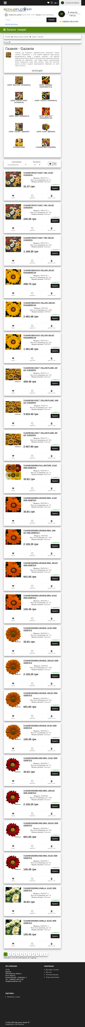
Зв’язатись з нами (13, 997)
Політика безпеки (52, 975)
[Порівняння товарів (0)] (52, 3)
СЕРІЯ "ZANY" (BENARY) (46, 132)
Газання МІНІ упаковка (46, 147)
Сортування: (17, 162)
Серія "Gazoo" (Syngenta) (46, 100)
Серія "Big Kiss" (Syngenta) (19, 85)
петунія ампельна (11, 24)
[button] (56, 3)
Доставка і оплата (52, 970)
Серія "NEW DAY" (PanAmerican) (46, 117)
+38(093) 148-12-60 (70, 22)
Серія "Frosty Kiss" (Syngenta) (19, 101)
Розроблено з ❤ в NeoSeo (14, 1024)
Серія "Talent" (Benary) (19, 132)
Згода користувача (52, 977)
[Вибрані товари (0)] (48, 3)
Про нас (49, 972)
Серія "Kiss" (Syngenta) (19, 116)
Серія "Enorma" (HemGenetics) (46, 86)
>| (45, 954)
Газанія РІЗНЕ (19, 147)
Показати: (37, 162)
